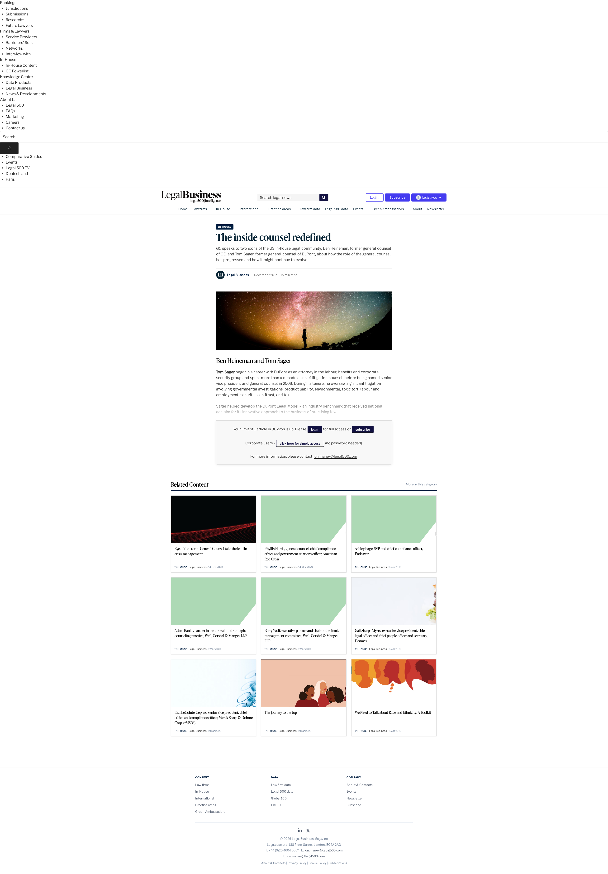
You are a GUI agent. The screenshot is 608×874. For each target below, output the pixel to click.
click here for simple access (300, 443)
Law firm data (310, 209)
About (417, 209)
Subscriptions (337, 863)
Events (12, 162)
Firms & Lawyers (14, 31)
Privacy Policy (297, 863)
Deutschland (17, 173)
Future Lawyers (19, 25)
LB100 (276, 805)
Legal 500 (15, 105)
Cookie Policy (317, 863)
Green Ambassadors (388, 209)
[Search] (9, 148)
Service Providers (21, 37)
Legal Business (19, 88)
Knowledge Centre (16, 77)
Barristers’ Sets (19, 42)
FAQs (10, 111)
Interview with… (19, 54)
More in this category (421, 484)
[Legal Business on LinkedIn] (300, 830)
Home (183, 209)
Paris (10, 179)
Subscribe (397, 197)
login (314, 429)
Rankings (8, 2)
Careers (12, 122)
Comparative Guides (24, 156)
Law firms (200, 209)
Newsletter (435, 209)
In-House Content (21, 65)
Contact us (15, 128)
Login (374, 197)
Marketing (15, 116)
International (249, 209)
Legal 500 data (336, 209)
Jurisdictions (17, 8)
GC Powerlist (17, 71)
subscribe (363, 429)
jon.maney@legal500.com (335, 456)
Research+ (15, 20)
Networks (14, 48)
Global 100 (279, 798)
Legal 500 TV (18, 168)
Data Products (18, 82)
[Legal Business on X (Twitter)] (308, 830)
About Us (8, 99)
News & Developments (26, 94)
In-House (8, 59)
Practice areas (279, 209)
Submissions (17, 14)
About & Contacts (360, 785)
